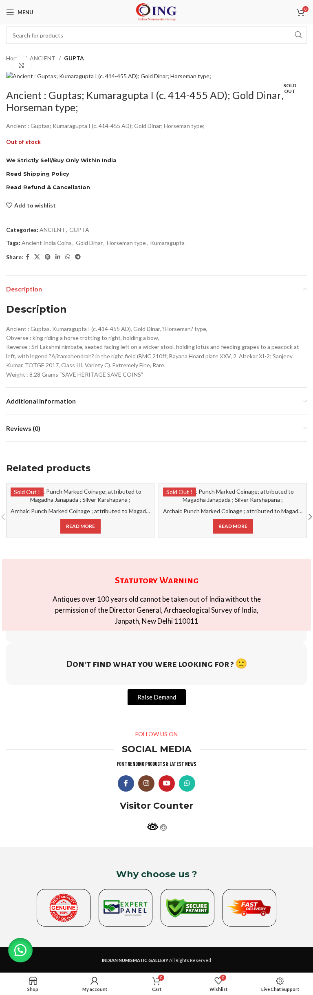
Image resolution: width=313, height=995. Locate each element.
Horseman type (126, 242)
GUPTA (74, 58)
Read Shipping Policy (37, 173)
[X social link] (37, 257)
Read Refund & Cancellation (48, 187)
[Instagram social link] (146, 783)
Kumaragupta (167, 242)
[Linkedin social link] (58, 257)
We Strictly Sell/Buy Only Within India (61, 160)
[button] (20, 950)
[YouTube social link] (167, 783)
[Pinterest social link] (47, 257)
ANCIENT (42, 58)
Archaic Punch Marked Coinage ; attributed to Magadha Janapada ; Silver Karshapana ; (120, 510)
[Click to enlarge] (21, 65)
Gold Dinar (89, 242)
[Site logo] (156, 11)
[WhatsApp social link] (68, 257)
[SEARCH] (298, 35)
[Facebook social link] (27, 257)
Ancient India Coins (47, 242)
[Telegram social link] (78, 257)
